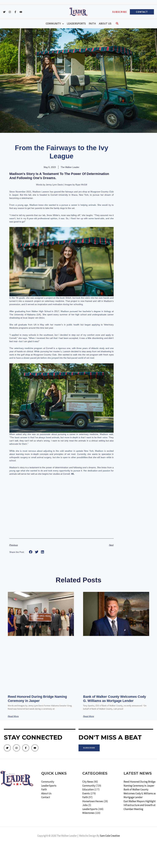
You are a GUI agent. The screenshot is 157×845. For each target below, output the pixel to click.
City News (87, 781)
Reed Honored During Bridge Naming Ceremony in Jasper (37, 699)
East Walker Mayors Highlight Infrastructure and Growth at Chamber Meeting (140, 805)
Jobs (85, 805)
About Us (46, 793)
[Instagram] (10, 12)
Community (47, 781)
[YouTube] (21, 12)
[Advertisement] (61, 510)
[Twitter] (4, 12)
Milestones (88, 813)
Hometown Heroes (92, 801)
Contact (45, 797)
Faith (44, 789)
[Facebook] (15, 12)
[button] (119, 12)
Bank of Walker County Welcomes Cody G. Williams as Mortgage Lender (114, 699)
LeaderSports (48, 785)
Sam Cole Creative (110, 835)
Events (86, 793)
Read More (13, 716)
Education (88, 789)
